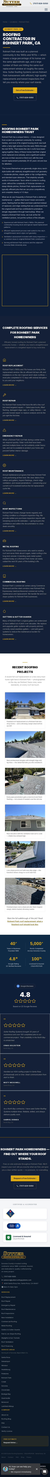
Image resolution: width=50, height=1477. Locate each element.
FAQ (2, 1423)
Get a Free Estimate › (25, 90)
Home (5, 22)
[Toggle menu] (46, 9)
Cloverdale (5, 1390)
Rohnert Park (6, 1378)
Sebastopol (5, 1361)
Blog (22, 1457)
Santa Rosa (5, 1357)
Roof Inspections (7, 1313)
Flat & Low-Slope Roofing (11, 1334)
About (3, 1457)
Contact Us (5, 1427)
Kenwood (4, 1402)
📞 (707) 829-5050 (8, 1276)
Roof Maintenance (8, 1309)
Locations (13, 22)
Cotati (3, 1382)
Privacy (29, 1457)
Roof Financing (7, 1346)
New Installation (7, 1317)
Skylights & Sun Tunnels (10, 1338)
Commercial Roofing (9, 1321)
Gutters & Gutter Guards (10, 1330)
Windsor (4, 1365)
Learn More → (10, 385)
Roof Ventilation (7, 1342)
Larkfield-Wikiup (7, 1406)
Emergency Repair (8, 1305)
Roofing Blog (6, 1419)
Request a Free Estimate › (25, 1178)
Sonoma (4, 1386)
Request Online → (10, 1442)
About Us (4, 1415)
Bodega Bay (6, 1394)
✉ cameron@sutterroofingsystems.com (16, 1280)
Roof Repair (5, 1301)
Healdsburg (5, 1369)
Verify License (6, 1431)
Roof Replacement (8, 1297)
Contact (10, 1457)
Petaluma (4, 1374)
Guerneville (5, 1398)
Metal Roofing (6, 1326)
